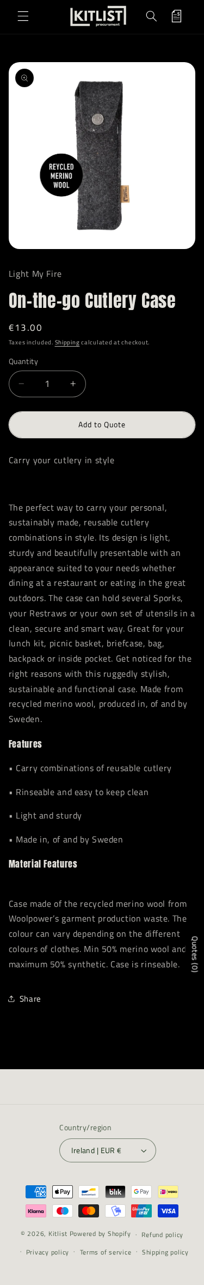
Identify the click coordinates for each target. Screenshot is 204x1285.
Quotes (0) (195, 954)
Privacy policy (47, 1252)
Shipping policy (165, 1252)
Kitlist (59, 1234)
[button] (22, 15)
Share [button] (30, 998)
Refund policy (162, 1234)
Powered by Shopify (100, 1234)
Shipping (67, 342)
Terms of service (106, 1252)
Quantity (23, 361)
